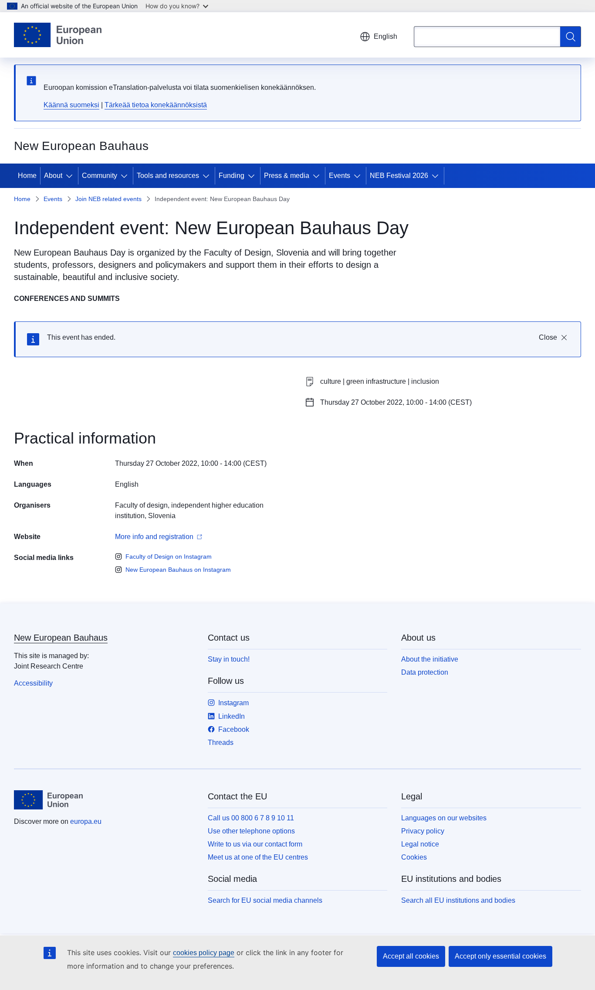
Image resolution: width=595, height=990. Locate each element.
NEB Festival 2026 (399, 175)
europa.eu (85, 821)
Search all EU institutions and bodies (458, 900)
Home (27, 175)
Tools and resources (168, 175)
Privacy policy (422, 831)
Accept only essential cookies (500, 956)
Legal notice (420, 844)
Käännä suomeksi (71, 105)
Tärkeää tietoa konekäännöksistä (156, 105)
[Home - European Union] (57, 35)
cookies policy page (203, 952)
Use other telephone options (251, 831)
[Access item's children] (71, 176)
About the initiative (429, 659)
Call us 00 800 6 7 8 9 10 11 (251, 818)
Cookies (414, 857)
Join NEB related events (108, 198)
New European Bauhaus (61, 637)
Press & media (286, 175)
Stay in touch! (229, 659)
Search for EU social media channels (265, 900)
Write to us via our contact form (255, 844)
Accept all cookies (411, 956)
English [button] (385, 36)
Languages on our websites (444, 818)
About (53, 175)
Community (99, 175)
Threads (220, 742)
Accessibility (33, 683)
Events (339, 175)
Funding (231, 175)
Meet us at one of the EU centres (258, 857)
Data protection (424, 672)
